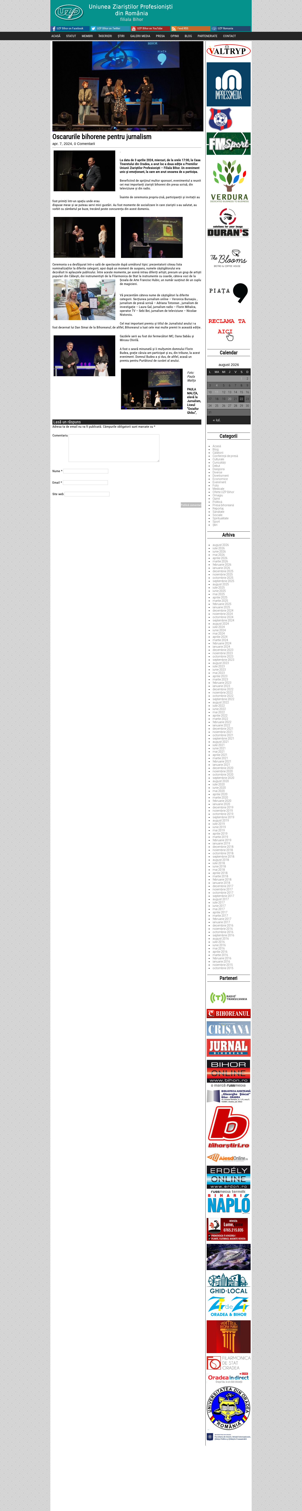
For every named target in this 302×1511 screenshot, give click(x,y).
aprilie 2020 (220, 794)
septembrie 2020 (223, 777)
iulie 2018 (219, 863)
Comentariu (60, 435)
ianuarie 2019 (221, 843)
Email (57, 482)
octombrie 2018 (223, 853)
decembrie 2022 (223, 689)
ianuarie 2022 (221, 725)
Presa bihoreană (223, 505)
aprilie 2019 (220, 833)
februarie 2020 (222, 800)
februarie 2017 (222, 919)
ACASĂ (55, 36)
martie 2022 (220, 718)
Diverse (217, 472)
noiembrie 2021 (223, 732)
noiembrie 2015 (223, 964)
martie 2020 (220, 797)
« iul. (217, 420)
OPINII (175, 36)
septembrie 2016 (223, 935)
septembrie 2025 (223, 581)
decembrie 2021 (223, 728)
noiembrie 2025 (223, 574)
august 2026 (221, 545)
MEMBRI (87, 36)
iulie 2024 (219, 627)
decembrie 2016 (223, 925)
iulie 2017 (219, 902)
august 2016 (221, 938)
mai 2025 (219, 594)
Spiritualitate (220, 518)
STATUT (71, 36)
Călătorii (218, 452)
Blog (216, 449)
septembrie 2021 (223, 738)
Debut (216, 465)
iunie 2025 (219, 591)
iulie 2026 (219, 548)
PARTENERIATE (207, 36)
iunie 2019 (219, 827)
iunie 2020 (219, 787)
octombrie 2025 (223, 577)
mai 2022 (219, 712)
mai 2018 (219, 869)
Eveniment (219, 482)
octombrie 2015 (223, 968)
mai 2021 (219, 751)
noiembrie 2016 (223, 928)
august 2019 (221, 820)
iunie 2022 (219, 709)
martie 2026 (220, 561)
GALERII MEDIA (140, 36)
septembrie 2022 (223, 699)
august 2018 (221, 859)
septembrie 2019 (223, 817)
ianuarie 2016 (221, 961)
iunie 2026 (219, 551)
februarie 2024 (222, 643)
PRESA (160, 36)
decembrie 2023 (223, 650)
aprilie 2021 (220, 755)
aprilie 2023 (220, 676)
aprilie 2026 (220, 558)
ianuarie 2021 (221, 764)
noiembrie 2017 (223, 889)
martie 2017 (220, 915)
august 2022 (221, 702)
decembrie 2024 (223, 610)
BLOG (188, 36)
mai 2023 (219, 673)
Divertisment (221, 475)
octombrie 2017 (223, 892)
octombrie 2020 (223, 774)
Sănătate (218, 511)
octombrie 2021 (223, 735)
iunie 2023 (219, 669)
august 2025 (221, 584)
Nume (57, 471)
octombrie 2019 (223, 814)
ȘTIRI (121, 36)
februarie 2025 (222, 604)
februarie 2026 (222, 564)
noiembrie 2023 (223, 653)
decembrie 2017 (223, 886)
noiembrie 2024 (223, 613)
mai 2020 (219, 791)
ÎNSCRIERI (105, 36)
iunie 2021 (219, 748)
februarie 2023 (222, 682)
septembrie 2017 (223, 896)
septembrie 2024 (223, 620)
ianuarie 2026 (221, 568)
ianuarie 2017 (221, 922)
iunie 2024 (219, 630)
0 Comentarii (84, 144)
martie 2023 (220, 679)
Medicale (218, 488)
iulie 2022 (219, 705)
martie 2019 (220, 837)
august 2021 (221, 741)
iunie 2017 (219, 905)
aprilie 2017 (220, 912)
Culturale (218, 459)
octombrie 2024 (223, 617)
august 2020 (221, 781)
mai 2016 (219, 948)
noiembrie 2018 (223, 850)
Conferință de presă (225, 456)
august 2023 (221, 663)
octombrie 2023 (223, 656)
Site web (58, 494)
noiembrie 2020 (223, 771)
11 (216, 392)
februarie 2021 (222, 761)
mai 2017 (219, 909)
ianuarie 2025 (221, 607)
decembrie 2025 (223, 571)
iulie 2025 (219, 587)
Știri (215, 524)
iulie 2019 (219, 823)
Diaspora (219, 469)
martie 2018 (220, 876)
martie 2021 (220, 758)
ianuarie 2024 (221, 646)
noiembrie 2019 (223, 810)
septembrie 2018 (223, 856)
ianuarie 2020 (221, 804)
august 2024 (221, 623)
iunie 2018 (219, 866)
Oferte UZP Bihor (223, 492)
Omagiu (218, 495)
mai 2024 (219, 633)
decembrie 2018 (223, 846)
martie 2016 (220, 955)
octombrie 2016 (223, 932)
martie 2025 (220, 600)
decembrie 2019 (223, 807)
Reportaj (218, 508)
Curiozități (219, 462)
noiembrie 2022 (223, 692)
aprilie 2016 (220, 951)
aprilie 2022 (220, 715)
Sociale (217, 515)
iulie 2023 (219, 666)
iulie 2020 (219, 784)
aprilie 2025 (220, 597)
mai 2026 (219, 554)
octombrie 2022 (223, 695)
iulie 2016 (219, 942)
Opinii (216, 498)
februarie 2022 (222, 722)
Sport (216, 521)
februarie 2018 (222, 879)
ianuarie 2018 (221, 882)
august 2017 (221, 899)
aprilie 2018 (220, 873)
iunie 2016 (219, 945)
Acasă (217, 446)
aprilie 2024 (220, 636)
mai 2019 (219, 830)
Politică (217, 502)
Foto (216, 485)
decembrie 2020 (223, 768)
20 (229, 399)
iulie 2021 (219, 745)
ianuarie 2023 (221, 686)
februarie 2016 (222, 958)
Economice (220, 479)
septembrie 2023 (223, 659)
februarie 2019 (222, 840)
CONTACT (229, 36)
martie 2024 (220, 640)
